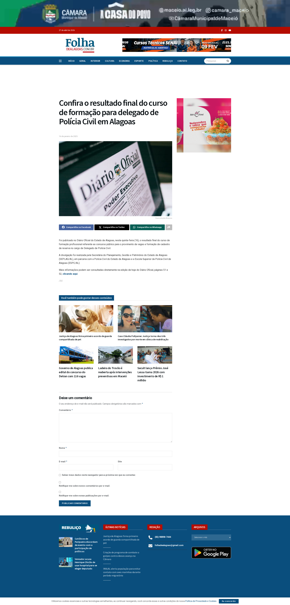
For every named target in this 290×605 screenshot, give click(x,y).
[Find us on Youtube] (230, 30)
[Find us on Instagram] (226, 30)
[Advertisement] (204, 180)
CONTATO (182, 60)
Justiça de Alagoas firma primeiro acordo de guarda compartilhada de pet (121, 539)
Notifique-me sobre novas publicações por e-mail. (84, 495)
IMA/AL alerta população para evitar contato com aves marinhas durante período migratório (121, 572)
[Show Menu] (60, 61)
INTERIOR (95, 60)
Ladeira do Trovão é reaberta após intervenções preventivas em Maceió (115, 372)
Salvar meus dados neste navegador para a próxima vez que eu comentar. (99, 475)
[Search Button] (228, 61)
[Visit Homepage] (77, 45)
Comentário (66, 410)
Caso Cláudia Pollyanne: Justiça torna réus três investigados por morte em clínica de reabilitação (143, 338)
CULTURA (109, 60)
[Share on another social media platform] (169, 227)
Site (120, 461)
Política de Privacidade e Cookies (200, 601)
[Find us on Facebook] (222, 30)
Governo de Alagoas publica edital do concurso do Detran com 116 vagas (76, 372)
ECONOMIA (124, 60)
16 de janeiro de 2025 (68, 136)
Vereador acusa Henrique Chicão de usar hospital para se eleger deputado (86, 563)
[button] (176, 45)
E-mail (63, 461)
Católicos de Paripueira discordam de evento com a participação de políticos (86, 545)
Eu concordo (229, 601)
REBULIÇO (168, 60)
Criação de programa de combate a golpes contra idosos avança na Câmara (121, 556)
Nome (63, 447)
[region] (145, 13)
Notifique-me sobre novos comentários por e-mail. (84, 486)
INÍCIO (71, 60)
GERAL (82, 60)
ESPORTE (139, 60)
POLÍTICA (153, 60)
